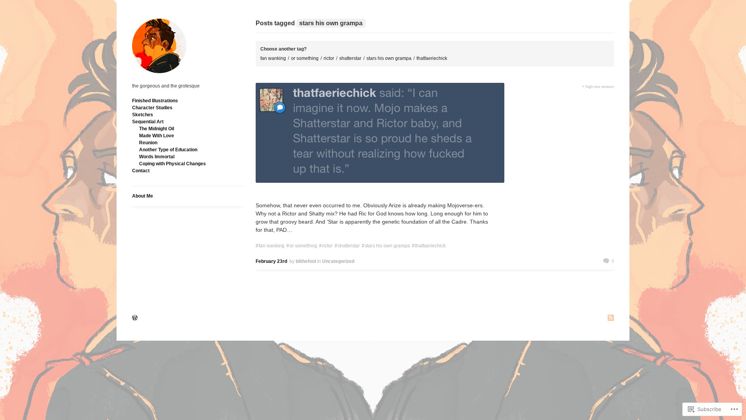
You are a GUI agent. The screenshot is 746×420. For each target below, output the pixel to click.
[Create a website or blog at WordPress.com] (135, 318)
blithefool (306, 261)
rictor (329, 58)
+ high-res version (598, 86)
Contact (141, 170)
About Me (142, 196)
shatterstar (350, 58)
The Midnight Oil (156, 128)
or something (305, 58)
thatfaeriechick (432, 58)
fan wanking (273, 58)
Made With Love (156, 135)
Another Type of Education (168, 149)
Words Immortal (156, 156)
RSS (611, 318)
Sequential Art (148, 121)
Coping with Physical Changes (172, 163)
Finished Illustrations (155, 100)
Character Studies (152, 107)
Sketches (142, 114)
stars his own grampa (388, 58)
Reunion (148, 142)
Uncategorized (338, 261)
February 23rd (271, 261)
